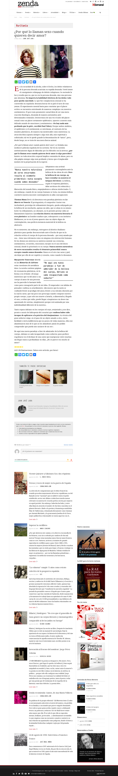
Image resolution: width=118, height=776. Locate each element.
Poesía (27, 12)
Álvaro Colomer (45, 624)
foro (23, 426)
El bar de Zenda (91, 688)
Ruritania (27, 17)
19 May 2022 (17, 38)
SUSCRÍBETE (77, 1)
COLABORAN (69, 1)
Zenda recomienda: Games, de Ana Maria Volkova (50, 693)
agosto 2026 (84, 721)
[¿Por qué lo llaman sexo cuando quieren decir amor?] (43, 61)
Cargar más (43, 761)
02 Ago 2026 (89, 690)
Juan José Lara (28, 39)
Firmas (19, 12)
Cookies (66, 771)
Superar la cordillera (38, 525)
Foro (91, 12)
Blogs (64, 12)
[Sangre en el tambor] (43, 377)
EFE (41, 574)
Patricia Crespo (45, 656)
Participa (71, 771)
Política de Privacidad (57, 771)
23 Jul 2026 (89, 712)
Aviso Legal (48, 771)
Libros (45, 12)
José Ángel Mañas (46, 742)
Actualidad (54, 12)
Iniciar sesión (68, 445)
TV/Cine (72, 12)
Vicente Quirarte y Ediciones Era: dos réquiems (49, 473)
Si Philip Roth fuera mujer (25, 386)
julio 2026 (83, 725)
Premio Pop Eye (99, 771)
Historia (36, 12)
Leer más (32, 519)
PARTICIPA (85, 1)
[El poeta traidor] (60, 377)
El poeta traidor (58, 385)
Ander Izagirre (45, 528)
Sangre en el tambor (42, 385)
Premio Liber (90, 771)
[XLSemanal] (98, 4)
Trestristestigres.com (38, 771)
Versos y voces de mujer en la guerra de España (50, 483)
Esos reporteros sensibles (94, 696)
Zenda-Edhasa (83, 12)
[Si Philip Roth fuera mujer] (26, 377)
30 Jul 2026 (89, 701)
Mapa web (77, 771)
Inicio (15, 17)
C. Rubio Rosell (45, 477)
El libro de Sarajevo (92, 707)
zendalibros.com (45, 486)
